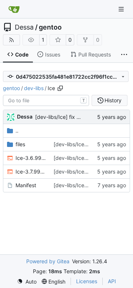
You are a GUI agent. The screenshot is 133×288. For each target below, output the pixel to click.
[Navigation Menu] (122, 9)
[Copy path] (60, 88)
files (20, 144)
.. (17, 130)
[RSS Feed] (11, 39)
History (113, 100)
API (112, 281)
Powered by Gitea (47, 261)
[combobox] (46, 100)
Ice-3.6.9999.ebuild (31, 158)
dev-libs (34, 88)
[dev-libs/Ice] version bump (87, 185)
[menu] (27, 281)
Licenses (86, 281)
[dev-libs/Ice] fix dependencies (73, 117)
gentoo (50, 27)
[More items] (124, 54)
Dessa (24, 27)
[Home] (14, 9)
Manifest (26, 185)
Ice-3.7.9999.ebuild (31, 171)
